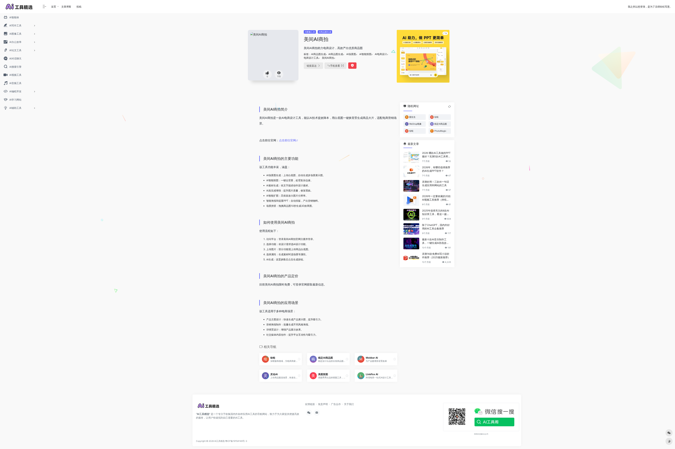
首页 (53, 6)
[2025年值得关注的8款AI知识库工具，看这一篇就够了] (411, 214)
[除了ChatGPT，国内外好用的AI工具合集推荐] (411, 229)
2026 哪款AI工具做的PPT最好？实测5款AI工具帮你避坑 (436, 154)
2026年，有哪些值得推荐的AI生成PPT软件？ (436, 169)
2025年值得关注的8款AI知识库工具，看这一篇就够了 (435, 212)
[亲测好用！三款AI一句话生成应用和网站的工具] (411, 186)
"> (333, 65)
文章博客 (66, 6)
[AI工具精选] (208, 407)
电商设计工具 (311, 57)
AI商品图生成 (325, 32)
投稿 (78, 6)
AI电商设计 (381, 54)
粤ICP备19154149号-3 (236, 441)
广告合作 (336, 404)
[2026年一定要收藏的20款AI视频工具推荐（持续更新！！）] (411, 200)
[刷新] (449, 106)
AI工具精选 (219, 441)
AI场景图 (351, 54)
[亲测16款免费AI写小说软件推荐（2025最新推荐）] (411, 258)
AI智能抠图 (365, 54)
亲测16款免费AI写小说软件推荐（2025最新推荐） (436, 255)
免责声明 (323, 404)
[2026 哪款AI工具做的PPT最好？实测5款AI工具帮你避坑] (411, 157)
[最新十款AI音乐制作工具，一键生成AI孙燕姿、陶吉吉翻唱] (411, 243)
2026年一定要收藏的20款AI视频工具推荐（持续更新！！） (436, 198)
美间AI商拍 (328, 57)
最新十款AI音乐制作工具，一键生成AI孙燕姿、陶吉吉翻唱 (435, 241)
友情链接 (310, 404)
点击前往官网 (287, 140)
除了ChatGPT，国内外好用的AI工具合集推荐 (436, 226)
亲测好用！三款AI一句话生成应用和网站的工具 (435, 183)
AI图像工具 (310, 32)
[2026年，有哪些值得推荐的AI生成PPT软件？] (411, 171)
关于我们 (349, 404)
